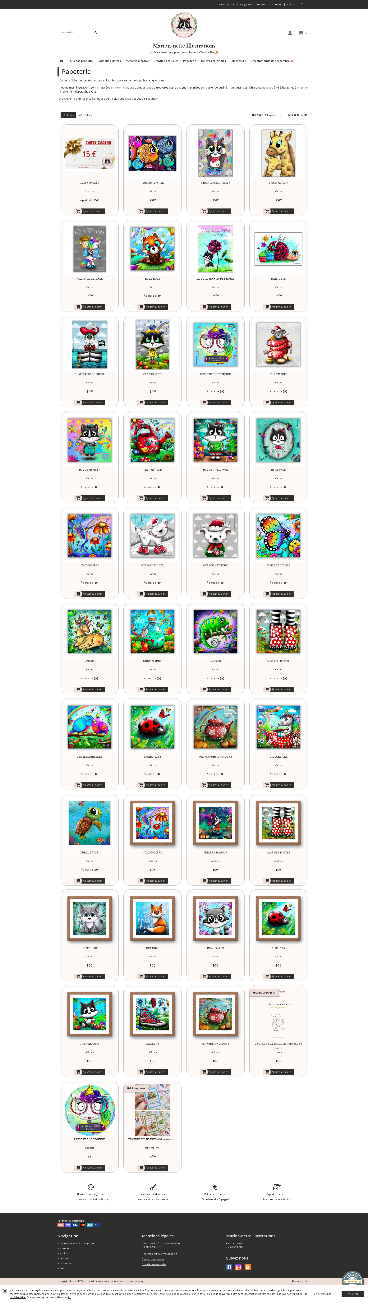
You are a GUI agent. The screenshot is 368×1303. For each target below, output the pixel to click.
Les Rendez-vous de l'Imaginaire (76, 1243)
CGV (61, 1268)
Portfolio (64, 1253)
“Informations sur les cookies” (260, 1294)
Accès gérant (301, 1281)
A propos (64, 1248)
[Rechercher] (95, 32)
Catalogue (65, 1263)
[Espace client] (290, 33)
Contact (291, 4)
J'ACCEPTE (353, 1294)
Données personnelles (154, 1264)
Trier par (257, 115)
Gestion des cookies (153, 1259)
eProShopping (135, 1281)
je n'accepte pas (322, 1294)
